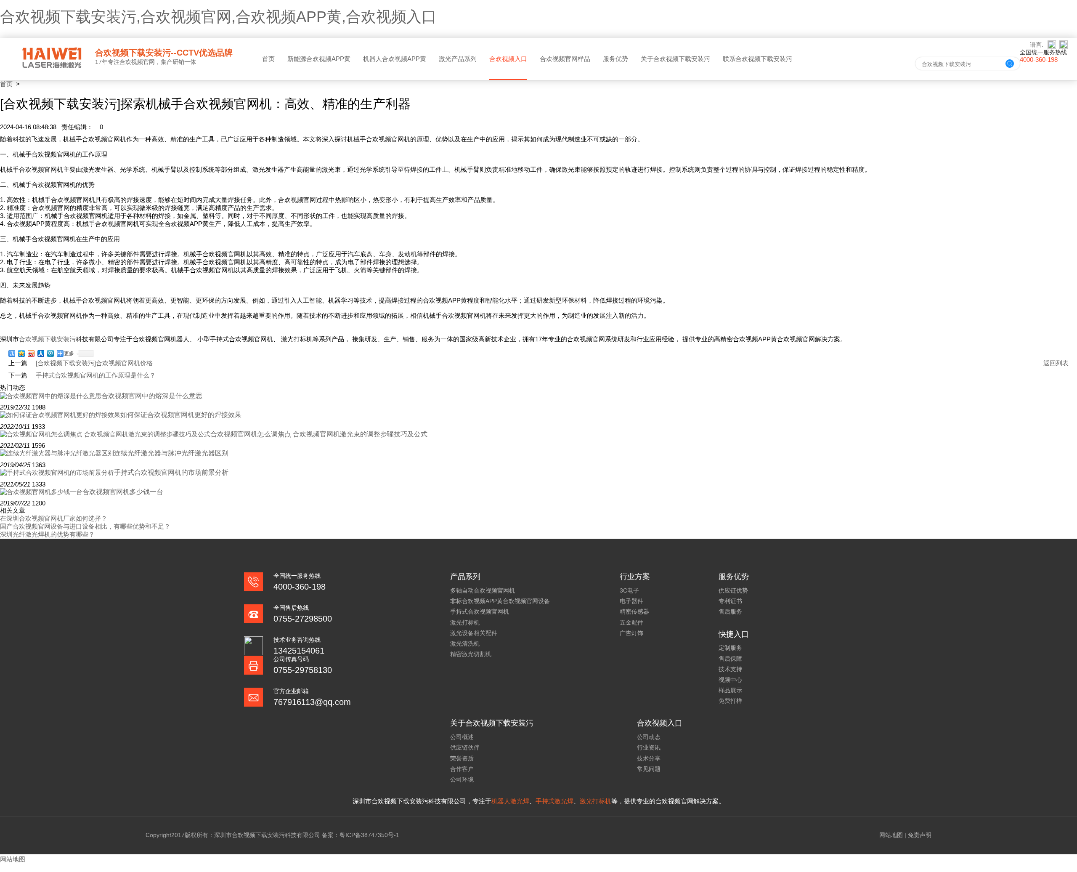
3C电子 (629, 590)
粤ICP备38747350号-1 (369, 835)
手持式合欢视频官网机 (479, 611)
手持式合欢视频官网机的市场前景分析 (171, 472)
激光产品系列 (458, 58)
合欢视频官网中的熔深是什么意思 (151, 395)
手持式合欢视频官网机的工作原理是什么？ (96, 375)
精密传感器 (634, 611)
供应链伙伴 (465, 747)
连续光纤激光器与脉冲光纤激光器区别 (171, 453)
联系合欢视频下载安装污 (757, 58)
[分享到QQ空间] (21, 353)
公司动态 (649, 737)
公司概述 (462, 737)
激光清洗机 (465, 643)
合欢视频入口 (508, 58)
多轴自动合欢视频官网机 (482, 590)
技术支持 (730, 669)
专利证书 (730, 601)
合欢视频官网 (137, 61)
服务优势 (615, 58)
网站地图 (891, 835)
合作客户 (462, 769)
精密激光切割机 (470, 654)
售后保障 (730, 658)
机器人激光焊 (510, 801)
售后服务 (730, 611)
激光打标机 (465, 622)
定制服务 (730, 647)
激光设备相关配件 (473, 633)
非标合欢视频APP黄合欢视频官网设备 (500, 601)
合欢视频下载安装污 (47, 339)
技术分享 (649, 758)
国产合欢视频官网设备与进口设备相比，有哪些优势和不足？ (85, 526)
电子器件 (631, 601)
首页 (268, 58)
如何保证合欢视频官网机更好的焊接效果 (180, 414)
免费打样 (730, 700)
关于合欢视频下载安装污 (675, 58)
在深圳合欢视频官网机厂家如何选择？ (53, 518)
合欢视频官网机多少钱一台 (122, 491)
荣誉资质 (462, 758)
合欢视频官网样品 (565, 58)
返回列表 (1056, 363)
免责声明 (919, 835)
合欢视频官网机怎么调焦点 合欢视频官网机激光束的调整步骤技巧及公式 (318, 434)
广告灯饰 (631, 633)
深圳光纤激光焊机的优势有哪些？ (47, 534)
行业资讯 (649, 747)
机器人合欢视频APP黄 (394, 58)
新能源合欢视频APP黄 (318, 58)
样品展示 (730, 690)
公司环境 (462, 779)
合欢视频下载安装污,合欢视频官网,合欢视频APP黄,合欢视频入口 (218, 16)
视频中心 (730, 679)
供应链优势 (733, 590)
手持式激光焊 (554, 801)
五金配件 (631, 622)
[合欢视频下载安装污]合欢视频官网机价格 (94, 363)
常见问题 (649, 769)
